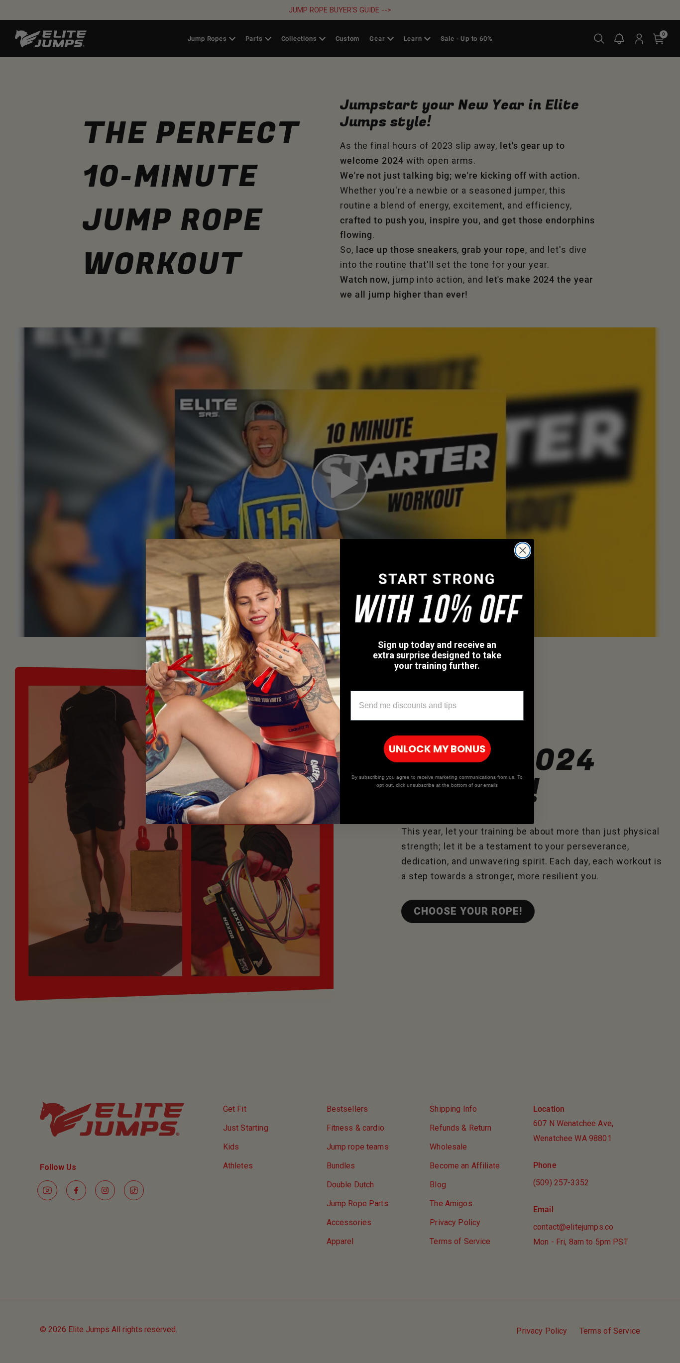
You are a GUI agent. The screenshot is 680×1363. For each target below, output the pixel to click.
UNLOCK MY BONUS (437, 749)
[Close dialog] (522, 550)
